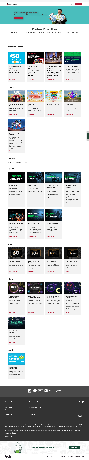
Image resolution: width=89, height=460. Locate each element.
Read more (8, 436)
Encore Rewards (65, 0)
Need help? (9, 402)
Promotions (71, 0)
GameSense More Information (88, 136)
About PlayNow (34, 402)
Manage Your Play (57, 0)
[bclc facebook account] (76, 402)
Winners (76, 0)
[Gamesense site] (44, 456)
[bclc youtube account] (83, 402)
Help (80, 0)
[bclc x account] (79, 402)
